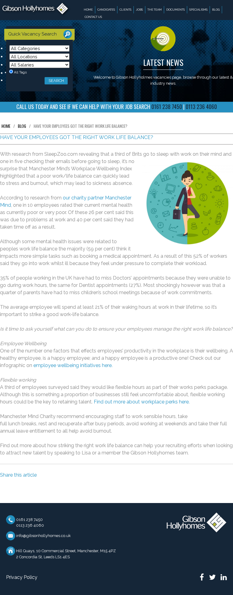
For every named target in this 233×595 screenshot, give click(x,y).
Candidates (106, 9)
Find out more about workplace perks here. (142, 402)
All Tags (20, 72)
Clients (125, 9)
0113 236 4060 (30, 525)
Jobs (139, 9)
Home (88, 9)
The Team (154, 9)
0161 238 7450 (29, 519)
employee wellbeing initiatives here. (73, 365)
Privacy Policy (21, 577)
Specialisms (198, 9)
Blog (216, 9)
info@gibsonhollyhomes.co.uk (43, 535)
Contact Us (93, 17)
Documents (175, 9)
